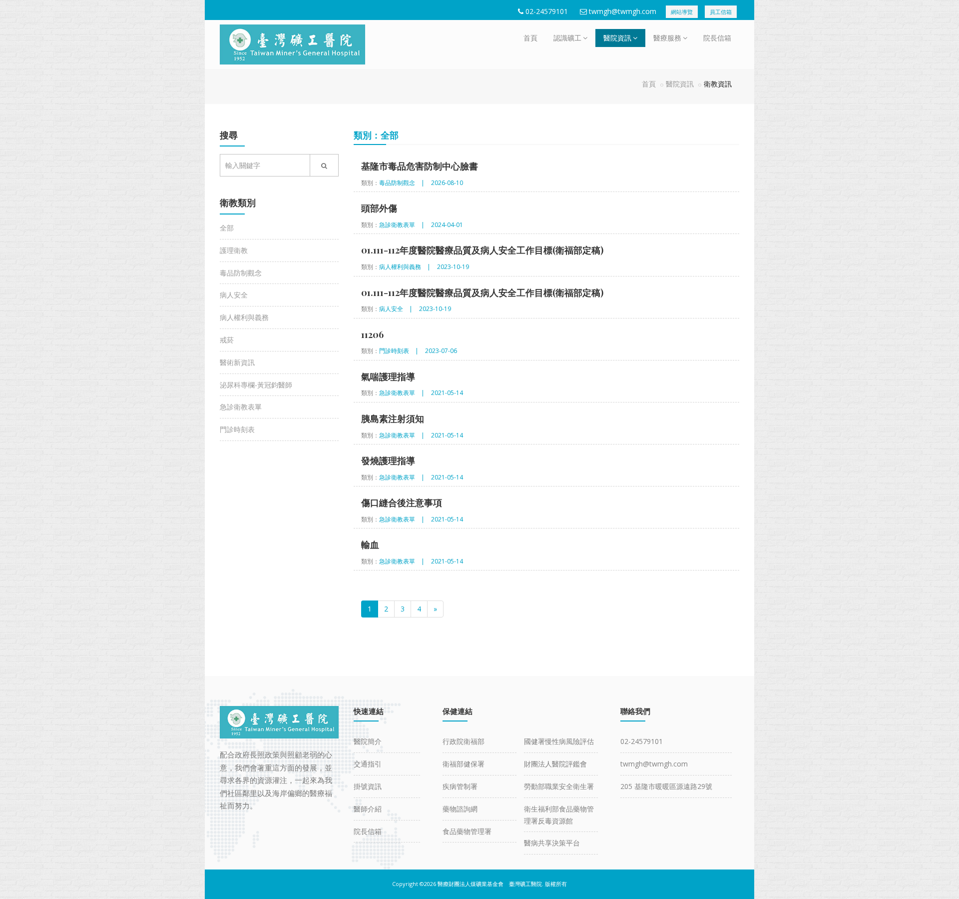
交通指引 (368, 763)
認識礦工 (567, 37)
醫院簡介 (368, 741)
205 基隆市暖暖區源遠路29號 (666, 786)
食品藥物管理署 (467, 831)
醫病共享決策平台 (552, 843)
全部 (227, 227)
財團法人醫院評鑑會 (555, 763)
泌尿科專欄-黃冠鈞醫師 (256, 385)
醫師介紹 (368, 809)
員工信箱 (721, 12)
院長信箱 (717, 37)
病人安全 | (396, 308)
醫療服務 (667, 37)
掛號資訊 (368, 786)
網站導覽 (682, 12)
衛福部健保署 (463, 763)
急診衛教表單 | (402, 224)
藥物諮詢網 (460, 809)
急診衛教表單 (241, 407)
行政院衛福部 (463, 741)
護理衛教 (234, 250)
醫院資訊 (617, 37)
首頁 (530, 37)
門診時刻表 (237, 429)
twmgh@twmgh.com (622, 11)
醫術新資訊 (237, 362)
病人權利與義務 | (405, 266)
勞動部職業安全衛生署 (559, 786)
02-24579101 (546, 11)
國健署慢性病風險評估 (559, 741)
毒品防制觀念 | (402, 182)
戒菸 (227, 339)
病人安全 (234, 295)
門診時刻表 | (399, 350)
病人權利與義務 (244, 317)
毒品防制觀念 (241, 273)
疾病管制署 (460, 786)
